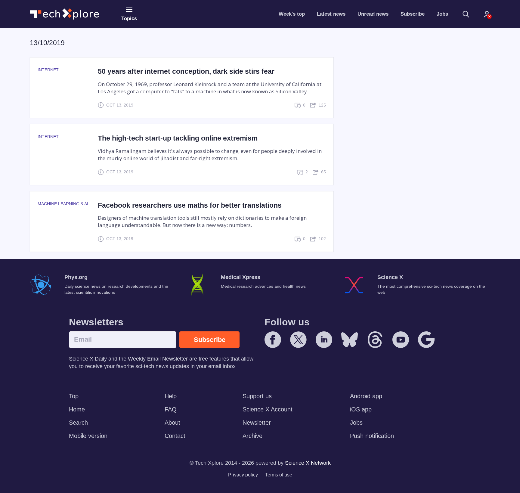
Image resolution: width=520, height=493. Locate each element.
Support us (257, 396)
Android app (366, 396)
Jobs (442, 14)
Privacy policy (243, 474)
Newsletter (257, 422)
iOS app (361, 409)
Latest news (331, 14)
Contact (175, 436)
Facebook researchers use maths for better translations (190, 205)
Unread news (373, 14)
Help (171, 396)
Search (78, 422)
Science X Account (267, 409)
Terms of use (278, 474)
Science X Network (308, 463)
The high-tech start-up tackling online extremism (178, 138)
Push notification (372, 436)
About (172, 422)
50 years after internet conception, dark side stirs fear (186, 71)
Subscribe (413, 14)
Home (77, 409)
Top (74, 396)
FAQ (171, 409)
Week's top (292, 14)
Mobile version (88, 436)
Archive (252, 436)
